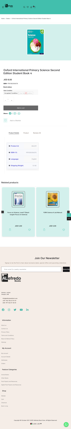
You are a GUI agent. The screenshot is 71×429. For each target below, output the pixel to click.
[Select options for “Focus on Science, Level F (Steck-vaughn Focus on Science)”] (9, 229)
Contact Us (4, 328)
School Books (5, 374)
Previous (2, 212)
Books (8, 18)
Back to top (4, 406)
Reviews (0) (37, 133)
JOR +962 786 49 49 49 (9, 300)
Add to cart (21, 108)
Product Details (14, 133)
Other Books (4, 378)
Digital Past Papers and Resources (11, 385)
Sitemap (3, 342)
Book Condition (8, 90)
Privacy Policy (5, 332)
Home (3, 18)
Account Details (5, 356)
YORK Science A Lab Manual (52, 212)
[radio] (11, 93)
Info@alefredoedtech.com (10, 298)
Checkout (4, 402)
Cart (2, 399)
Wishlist (3, 396)
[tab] (13, 133)
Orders (3, 363)
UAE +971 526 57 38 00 (9, 302)
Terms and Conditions (7, 335)
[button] (3, 7)
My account (4, 353)
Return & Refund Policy (7, 338)
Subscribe (66, 269)
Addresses (4, 360)
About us (3, 325)
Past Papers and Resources (9, 381)
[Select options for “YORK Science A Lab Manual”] (43, 229)
